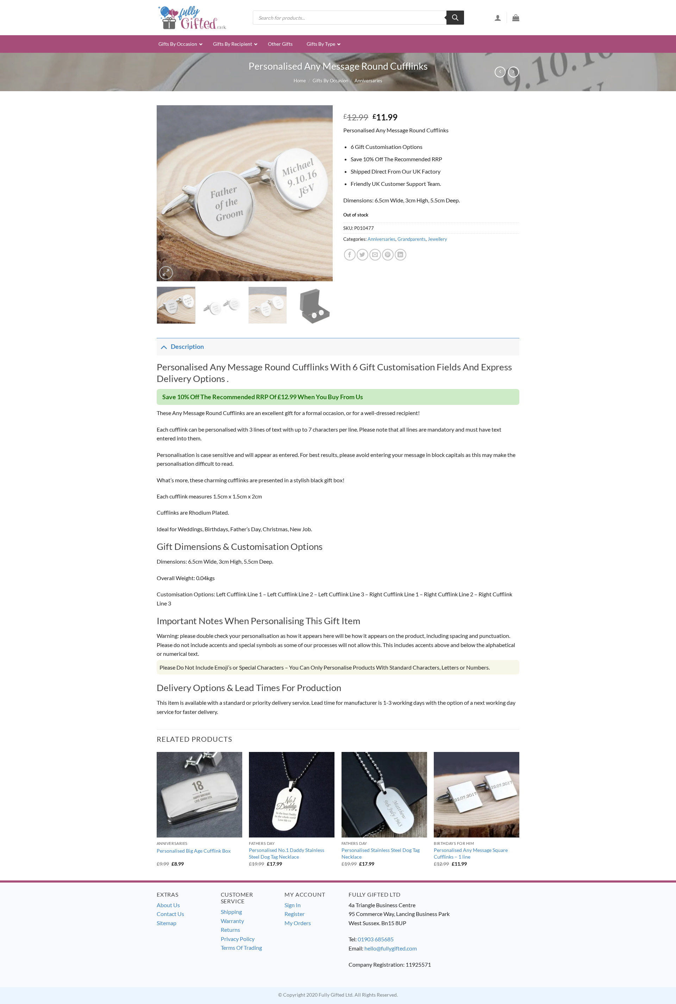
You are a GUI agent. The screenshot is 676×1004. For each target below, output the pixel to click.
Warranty (232, 920)
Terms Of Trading (241, 947)
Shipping (231, 911)
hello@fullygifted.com (390, 948)
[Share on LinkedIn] (400, 255)
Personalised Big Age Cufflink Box (194, 851)
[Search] (455, 18)
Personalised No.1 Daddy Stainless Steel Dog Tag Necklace (286, 853)
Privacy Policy (238, 938)
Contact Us (170, 913)
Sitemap (166, 923)
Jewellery (437, 239)
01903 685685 (376, 939)
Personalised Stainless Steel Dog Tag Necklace (381, 853)
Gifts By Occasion (330, 80)
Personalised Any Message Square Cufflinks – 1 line (471, 853)
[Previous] (169, 193)
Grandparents (412, 239)
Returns (230, 929)
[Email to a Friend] (375, 255)
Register (294, 913)
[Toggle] (163, 346)
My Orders (297, 923)
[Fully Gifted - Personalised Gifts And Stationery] (192, 17)
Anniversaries (368, 80)
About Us (168, 905)
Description (187, 346)
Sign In (292, 905)
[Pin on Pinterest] (388, 255)
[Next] (320, 193)
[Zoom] (166, 273)
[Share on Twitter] (362, 255)
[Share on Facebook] (350, 255)
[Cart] (515, 17)
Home (300, 80)
